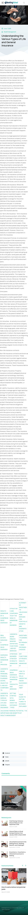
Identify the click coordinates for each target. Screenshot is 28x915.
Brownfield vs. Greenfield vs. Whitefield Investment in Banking (17, 853)
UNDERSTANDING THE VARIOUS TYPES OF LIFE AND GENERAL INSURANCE (4, 700)
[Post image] (5, 823)
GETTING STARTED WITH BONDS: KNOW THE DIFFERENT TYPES (13, 700)
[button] (14, 753)
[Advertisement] (14, 583)
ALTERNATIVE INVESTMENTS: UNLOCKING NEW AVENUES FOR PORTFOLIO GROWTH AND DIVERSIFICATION (23, 617)
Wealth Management (10, 32)
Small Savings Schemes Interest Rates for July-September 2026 (16, 822)
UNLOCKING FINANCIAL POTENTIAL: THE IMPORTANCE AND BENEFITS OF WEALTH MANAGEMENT (13, 713)
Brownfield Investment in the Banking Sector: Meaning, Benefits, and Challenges (17, 843)
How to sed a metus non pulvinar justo (14, 888)
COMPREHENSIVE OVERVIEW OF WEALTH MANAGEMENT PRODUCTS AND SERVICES (14, 679)
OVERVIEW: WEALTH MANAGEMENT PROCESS (4, 659)
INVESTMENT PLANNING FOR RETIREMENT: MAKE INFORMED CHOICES (23, 642)
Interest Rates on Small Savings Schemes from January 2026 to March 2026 (17, 833)
